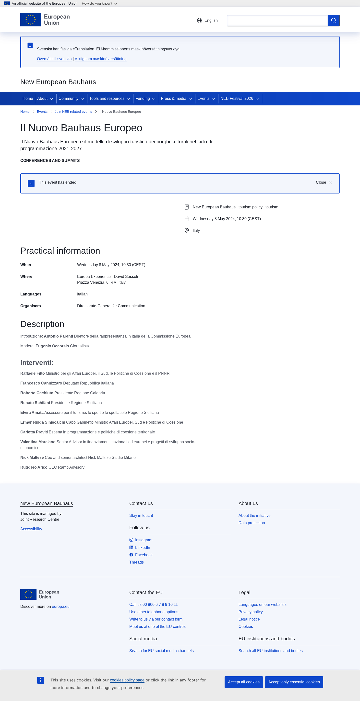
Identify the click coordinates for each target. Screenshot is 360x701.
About (42, 98)
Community (68, 98)
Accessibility (31, 529)
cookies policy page (127, 680)
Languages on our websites (263, 604)
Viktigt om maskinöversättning (101, 59)
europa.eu (61, 606)
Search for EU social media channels (161, 651)
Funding (142, 98)
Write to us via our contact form (155, 619)
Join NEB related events (73, 111)
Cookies (246, 626)
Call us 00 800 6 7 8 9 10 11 (153, 604)
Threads (136, 562)
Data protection (252, 523)
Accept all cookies (244, 682)
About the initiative (255, 515)
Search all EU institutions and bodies (271, 651)
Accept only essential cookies (294, 682)
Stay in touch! (141, 515)
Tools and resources (106, 98)
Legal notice (249, 619)
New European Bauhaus (46, 503)
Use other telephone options (153, 612)
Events (203, 98)
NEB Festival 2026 (236, 98)
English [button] (211, 20)
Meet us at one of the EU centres (157, 626)
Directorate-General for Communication (111, 306)
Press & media (173, 98)
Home (28, 98)
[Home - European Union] (45, 19)
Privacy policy (251, 612)
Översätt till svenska (54, 59)
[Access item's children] (52, 98)
